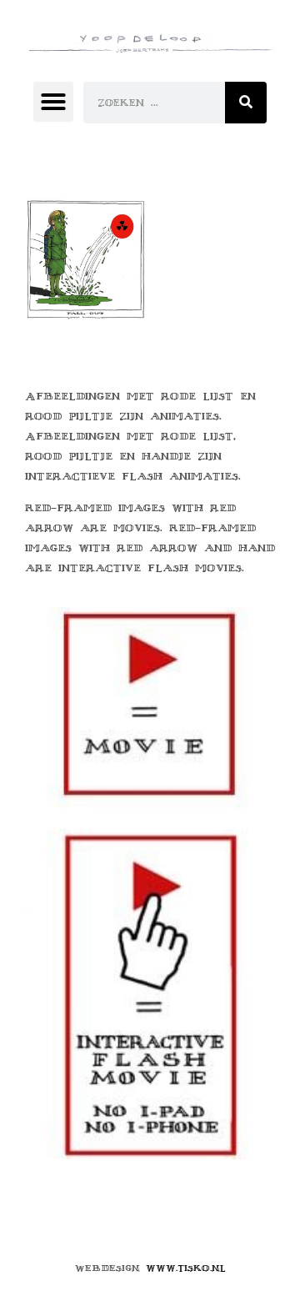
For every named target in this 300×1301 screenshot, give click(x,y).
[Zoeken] (246, 102)
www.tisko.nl (186, 1268)
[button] (53, 102)
